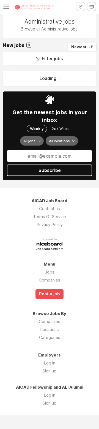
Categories (49, 337)
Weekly (37, 128)
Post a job (49, 293)
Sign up (49, 371)
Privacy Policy (50, 224)
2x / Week (60, 128)
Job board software (49, 249)
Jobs (49, 272)
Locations (49, 329)
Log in (49, 363)
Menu (7, 7)
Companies (49, 280)
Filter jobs (52, 58)
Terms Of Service (49, 216)
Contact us (49, 208)
